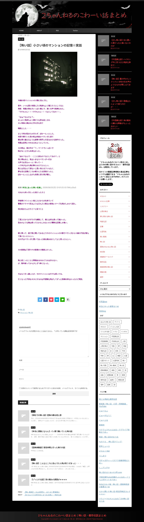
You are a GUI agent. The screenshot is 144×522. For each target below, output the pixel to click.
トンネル (124, 331)
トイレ (115, 331)
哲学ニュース (104, 446)
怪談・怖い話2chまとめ (108, 437)
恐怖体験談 (104, 370)
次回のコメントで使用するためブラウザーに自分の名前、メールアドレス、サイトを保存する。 (55, 388)
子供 (123, 351)
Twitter (75, 30)
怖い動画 (113, 365)
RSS (57, 30)
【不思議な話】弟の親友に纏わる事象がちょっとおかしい (121, 123)
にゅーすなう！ (105, 415)
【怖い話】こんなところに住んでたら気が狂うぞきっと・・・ (56, 463)
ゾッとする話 (105, 331)
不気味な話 (115, 341)
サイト (21, 379)
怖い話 (22, 309)
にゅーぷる (103, 420)
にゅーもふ (103, 411)
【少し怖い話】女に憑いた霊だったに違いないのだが (121, 43)
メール (21, 369)
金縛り (112, 380)
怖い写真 (103, 365)
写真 (113, 346)
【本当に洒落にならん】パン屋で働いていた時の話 (51, 431)
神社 (119, 370)
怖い (124, 360)
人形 (124, 341)
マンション (24, 312)
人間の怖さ (104, 346)
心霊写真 (116, 360)
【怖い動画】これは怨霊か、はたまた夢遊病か (42, 492)
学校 (102, 356)
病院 (113, 370)
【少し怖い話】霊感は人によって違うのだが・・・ (121, 104)
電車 (102, 385)
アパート (117, 322)
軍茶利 (101, 425)
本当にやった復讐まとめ (109, 306)
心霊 (125, 356)
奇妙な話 (103, 351)
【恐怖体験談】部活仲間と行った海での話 (48, 447)
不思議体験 (104, 341)
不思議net (103, 302)
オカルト (103, 327)
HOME (21, 30)
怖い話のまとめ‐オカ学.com (110, 472)
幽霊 (119, 356)
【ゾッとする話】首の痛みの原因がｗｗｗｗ (49, 479)
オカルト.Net (104, 451)
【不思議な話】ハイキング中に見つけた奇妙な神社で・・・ (121, 62)
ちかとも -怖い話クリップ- (110, 441)
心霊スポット (105, 360)
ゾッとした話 (114, 327)
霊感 (108, 385)
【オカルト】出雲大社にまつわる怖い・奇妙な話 (42, 495)
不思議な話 (115, 336)
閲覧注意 (121, 380)
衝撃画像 (110, 375)
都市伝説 (103, 380)
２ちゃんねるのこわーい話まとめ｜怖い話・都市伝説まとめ (72, 515)
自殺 (102, 375)
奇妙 (124, 346)
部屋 (123, 375)
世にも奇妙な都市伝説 (108, 399)
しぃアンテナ (104, 468)
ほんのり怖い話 (106, 322)
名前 (20, 360)
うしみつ (102, 456)
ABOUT (39, 30)
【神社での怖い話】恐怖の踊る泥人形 (46, 415)
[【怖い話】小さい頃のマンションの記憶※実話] (57, 299)
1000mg (102, 311)
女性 (116, 351)
